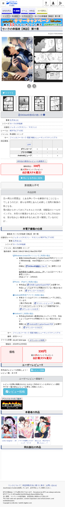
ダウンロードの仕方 (36, 291)
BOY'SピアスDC (16, 131)
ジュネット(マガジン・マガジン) (23, 127)
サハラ (24, 138)
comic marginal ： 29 (9, 441)
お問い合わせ (51, 485)
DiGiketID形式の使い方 (31, 115)
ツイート (9, 93)
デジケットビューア (45, 303)
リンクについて (14, 485)
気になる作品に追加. (33, 178)
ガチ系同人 (42, 11)
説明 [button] (29, 145)
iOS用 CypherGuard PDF (39, 285)
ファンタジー (15, 138)
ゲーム (24, 11)
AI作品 (32, 11)
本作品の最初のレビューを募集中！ (31, 161)
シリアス (53, 138)
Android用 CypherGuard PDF (41, 324)
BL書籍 (17, 11)
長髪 (29, 138)
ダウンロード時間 (37, 340)
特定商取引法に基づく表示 (33, 485)
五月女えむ (14, 120)
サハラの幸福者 (16, 124)
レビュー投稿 (38, 370)
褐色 (33, 138)
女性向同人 (6, 11)
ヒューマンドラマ (42, 138)
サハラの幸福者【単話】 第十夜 (20, 28)
